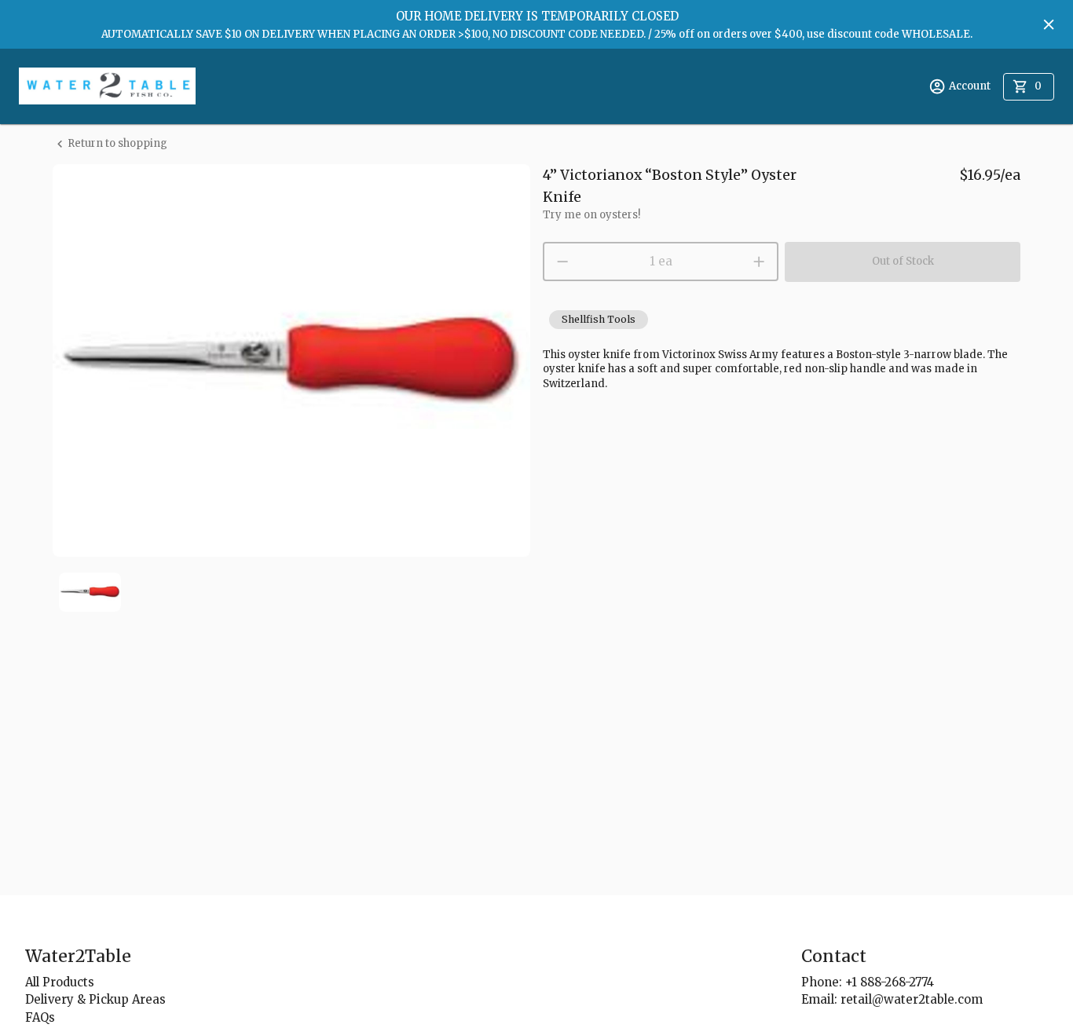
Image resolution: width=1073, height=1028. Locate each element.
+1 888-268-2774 (889, 982)
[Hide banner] (1049, 24)
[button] (598, 319)
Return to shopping (117, 143)
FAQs (40, 1017)
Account (970, 86)
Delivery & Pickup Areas (95, 999)
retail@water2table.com (911, 999)
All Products (59, 982)
